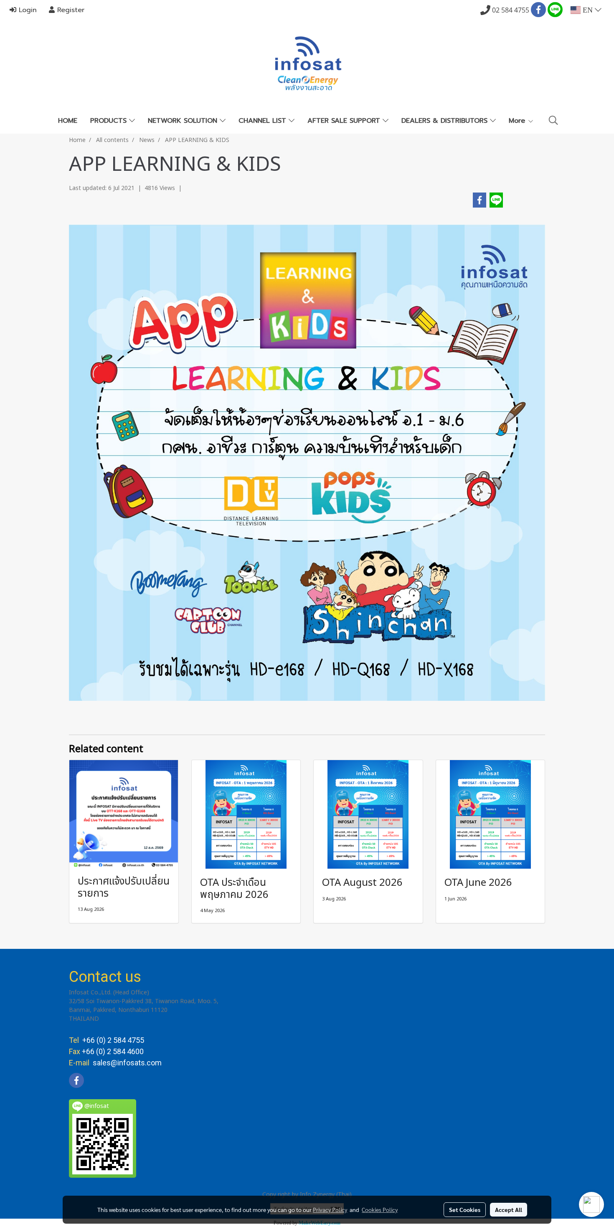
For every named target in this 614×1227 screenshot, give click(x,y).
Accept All (508, 1209)
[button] (553, 120)
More (518, 121)
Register (69, 10)
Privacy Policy (330, 1209)
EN (588, 10)
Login (26, 10)
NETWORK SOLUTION (184, 121)
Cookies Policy (380, 1209)
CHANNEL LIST (263, 121)
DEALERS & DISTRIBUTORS (445, 121)
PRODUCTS (109, 121)
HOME (67, 121)
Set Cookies (464, 1209)
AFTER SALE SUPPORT (345, 121)
